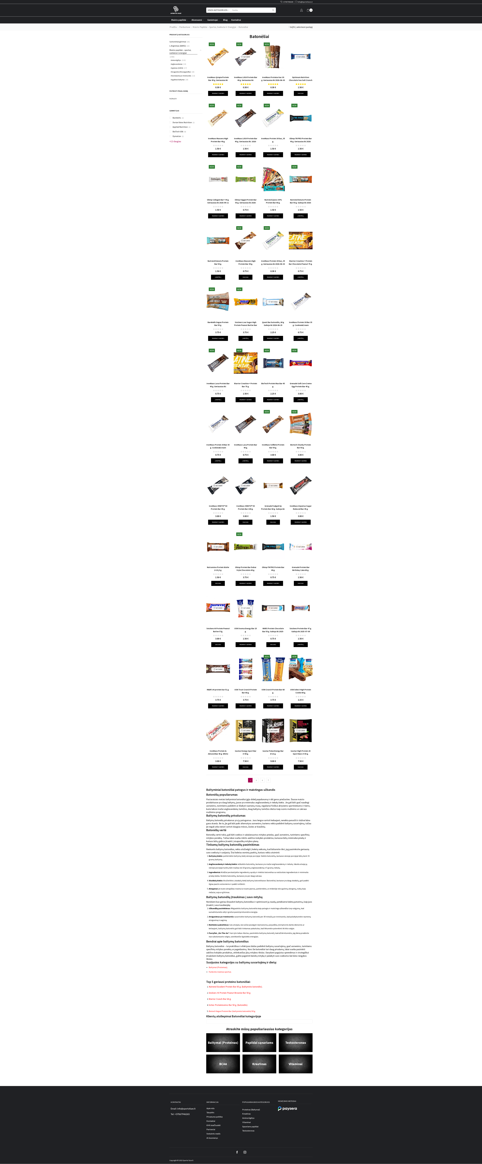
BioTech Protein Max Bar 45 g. (273, 385)
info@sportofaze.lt (186, 1108)
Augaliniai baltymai (178, 79)
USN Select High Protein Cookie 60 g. (300, 691)
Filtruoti (173, 99)
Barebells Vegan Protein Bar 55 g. (218, 323)
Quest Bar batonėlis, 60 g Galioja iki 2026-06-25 (273, 323)
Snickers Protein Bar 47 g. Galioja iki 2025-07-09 (301, 630)
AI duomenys (212, 1138)
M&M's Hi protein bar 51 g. (218, 689)
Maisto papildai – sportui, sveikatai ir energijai (214, 27)
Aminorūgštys (176, 60)
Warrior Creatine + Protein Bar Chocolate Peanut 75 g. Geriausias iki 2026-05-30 (300, 264)
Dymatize (177, 136)
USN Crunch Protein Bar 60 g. (273, 691)
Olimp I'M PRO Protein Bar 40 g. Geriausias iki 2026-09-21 (300, 141)
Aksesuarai (197, 20)
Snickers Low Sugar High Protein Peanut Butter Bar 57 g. (245, 325)
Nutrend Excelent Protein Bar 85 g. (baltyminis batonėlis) (235, 986)
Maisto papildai (178, 20)
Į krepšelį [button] (300, 216)
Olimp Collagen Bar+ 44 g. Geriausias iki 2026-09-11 (218, 201)
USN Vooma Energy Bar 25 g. (245, 630)
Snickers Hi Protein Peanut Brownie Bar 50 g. (230, 992)
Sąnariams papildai (250, 1126)
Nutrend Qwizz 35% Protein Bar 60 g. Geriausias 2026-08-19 (273, 202)
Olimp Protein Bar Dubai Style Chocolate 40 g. (245, 568)
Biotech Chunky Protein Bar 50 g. (300, 446)
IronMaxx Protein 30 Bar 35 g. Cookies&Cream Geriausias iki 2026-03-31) (300, 325)
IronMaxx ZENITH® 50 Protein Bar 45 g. (218, 507)
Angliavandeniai (176, 64)
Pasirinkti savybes (218, 93)
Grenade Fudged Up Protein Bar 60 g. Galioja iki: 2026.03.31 (273, 509)
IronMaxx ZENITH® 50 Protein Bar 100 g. (245, 507)
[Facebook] (237, 1152)
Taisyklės (210, 1112)
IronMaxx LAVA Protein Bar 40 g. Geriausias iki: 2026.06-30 (245, 80)
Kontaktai (236, 20)
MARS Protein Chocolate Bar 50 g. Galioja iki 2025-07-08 (273, 631)
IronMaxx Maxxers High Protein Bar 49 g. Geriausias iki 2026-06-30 (245, 264)
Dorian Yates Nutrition (182, 122)
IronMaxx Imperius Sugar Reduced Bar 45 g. (301, 507)
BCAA (223, 1064)
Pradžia (173, 27)
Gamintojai (212, 20)
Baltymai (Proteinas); (218, 967)
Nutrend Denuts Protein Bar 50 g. (218, 262)
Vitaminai (296, 1064)
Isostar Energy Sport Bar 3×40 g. (245, 752)
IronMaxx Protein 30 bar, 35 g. (273, 140)
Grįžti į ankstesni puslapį (301, 27)
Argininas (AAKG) (177, 68)
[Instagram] (245, 1152)
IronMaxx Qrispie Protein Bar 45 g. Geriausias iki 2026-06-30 (218, 80)
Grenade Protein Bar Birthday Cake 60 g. (301, 568)
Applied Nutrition (180, 127)
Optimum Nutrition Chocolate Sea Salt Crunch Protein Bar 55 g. (300, 80)
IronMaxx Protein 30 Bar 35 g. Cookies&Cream (218, 446)
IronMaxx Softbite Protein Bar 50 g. (273, 446)
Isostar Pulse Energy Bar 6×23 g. (273, 752)
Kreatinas (259, 1064)
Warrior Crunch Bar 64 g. (220, 998)
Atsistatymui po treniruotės (181, 76)
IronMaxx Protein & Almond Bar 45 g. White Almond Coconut (218, 754)
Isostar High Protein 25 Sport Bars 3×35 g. (301, 752)
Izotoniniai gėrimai (177, 41)
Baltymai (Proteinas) (223, 1043)
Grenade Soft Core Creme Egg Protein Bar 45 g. (301, 385)
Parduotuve (184, 27)
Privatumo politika (214, 1116)
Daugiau (301, 93)
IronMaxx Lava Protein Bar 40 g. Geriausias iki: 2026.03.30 (218, 386)
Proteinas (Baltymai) (251, 1109)
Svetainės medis (213, 1133)
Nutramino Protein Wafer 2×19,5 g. (218, 568)
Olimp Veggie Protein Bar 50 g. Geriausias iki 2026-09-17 (246, 202)
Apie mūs (210, 1108)
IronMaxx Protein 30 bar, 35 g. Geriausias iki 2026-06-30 (273, 262)
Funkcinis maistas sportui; (220, 972)
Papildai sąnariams (259, 1043)
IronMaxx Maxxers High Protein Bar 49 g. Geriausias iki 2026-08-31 (218, 141)
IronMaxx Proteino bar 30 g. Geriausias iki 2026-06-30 (273, 78)
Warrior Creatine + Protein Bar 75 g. (245, 385)
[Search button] (273, 10)
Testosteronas (295, 1043)
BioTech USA (178, 131)
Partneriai (210, 1129)
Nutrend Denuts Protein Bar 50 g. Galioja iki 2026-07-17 (300, 202)
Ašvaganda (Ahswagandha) (181, 72)
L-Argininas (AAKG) (177, 46)
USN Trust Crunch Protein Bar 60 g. (245, 691)
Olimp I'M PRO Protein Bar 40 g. (273, 568)
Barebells (177, 117)
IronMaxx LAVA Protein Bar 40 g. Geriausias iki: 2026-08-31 (245, 141)
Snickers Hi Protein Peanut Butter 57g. (218, 630)
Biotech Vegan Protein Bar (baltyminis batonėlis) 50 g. (232, 1011)
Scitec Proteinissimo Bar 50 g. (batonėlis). (228, 1005)
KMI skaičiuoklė (213, 1125)
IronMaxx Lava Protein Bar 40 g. (245, 446)
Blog (225, 20)
